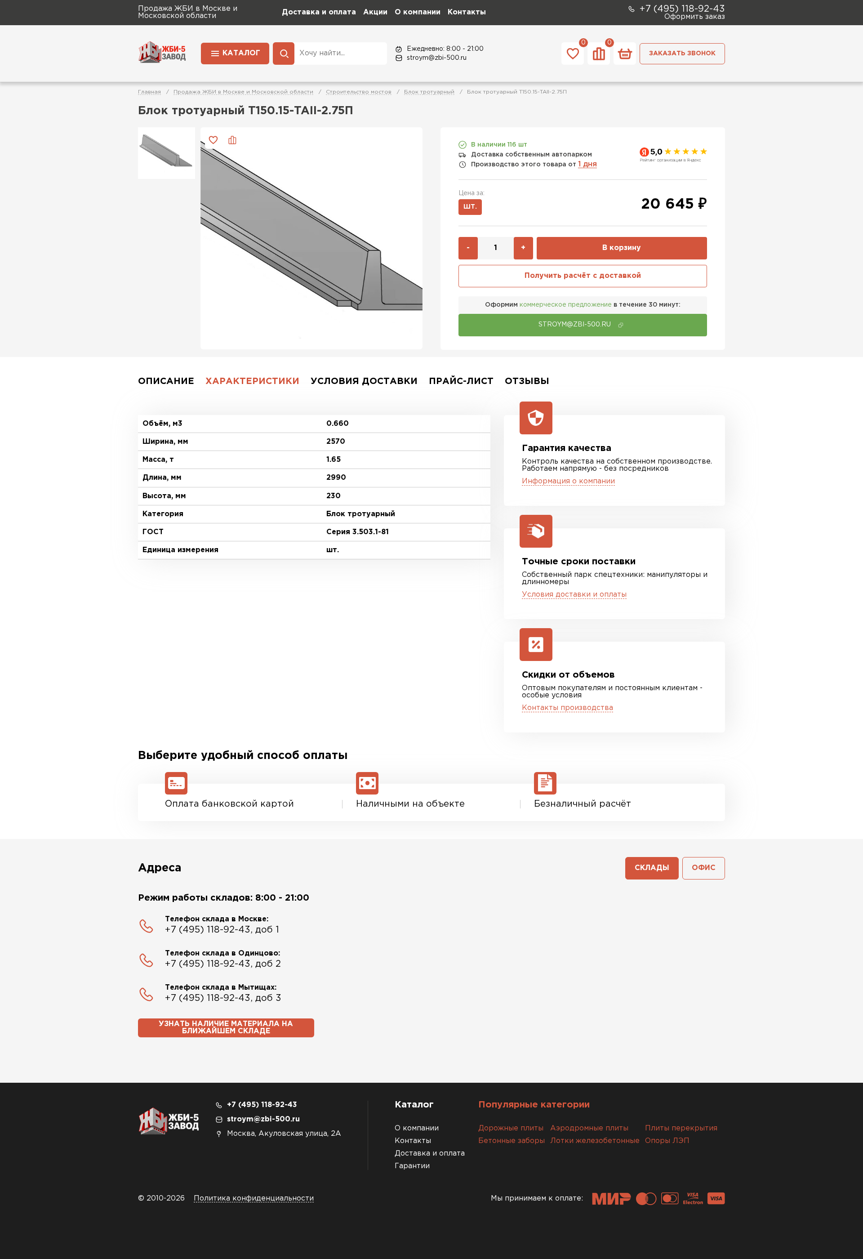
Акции (375, 12)
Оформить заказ (694, 16)
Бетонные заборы (511, 1141)
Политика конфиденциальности (254, 1198)
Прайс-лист (461, 381)
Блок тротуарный (429, 91)
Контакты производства (567, 708)
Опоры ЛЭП (667, 1141)
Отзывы (527, 381)
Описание (166, 381)
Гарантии (412, 1166)
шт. (470, 207)
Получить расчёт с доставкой (583, 275)
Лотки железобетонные (595, 1141)
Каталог (241, 53)
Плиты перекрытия (681, 1128)
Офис (704, 868)
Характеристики (252, 381)
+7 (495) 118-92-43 (682, 9)
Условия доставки (364, 381)
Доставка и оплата (319, 12)
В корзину (621, 248)
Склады (652, 868)
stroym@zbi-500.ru (437, 58)
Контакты (467, 12)
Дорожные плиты (510, 1128)
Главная (149, 91)
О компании (417, 12)
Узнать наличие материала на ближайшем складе (226, 1028)
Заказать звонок (682, 53)
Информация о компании (568, 481)
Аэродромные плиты (589, 1128)
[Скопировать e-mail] (620, 325)
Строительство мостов (358, 91)
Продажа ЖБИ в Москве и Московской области (243, 91)
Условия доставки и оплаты (574, 594)
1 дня (587, 164)
